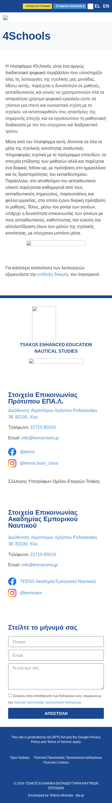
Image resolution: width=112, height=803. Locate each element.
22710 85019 (43, 554)
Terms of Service (59, 742)
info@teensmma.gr (39, 565)
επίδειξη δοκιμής (53, 274)
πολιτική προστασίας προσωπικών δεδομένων (47, 702)
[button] (90, 6)
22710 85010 (43, 427)
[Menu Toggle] (108, 17)
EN (106, 6)
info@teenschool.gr (40, 438)
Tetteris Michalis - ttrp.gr (66, 795)
